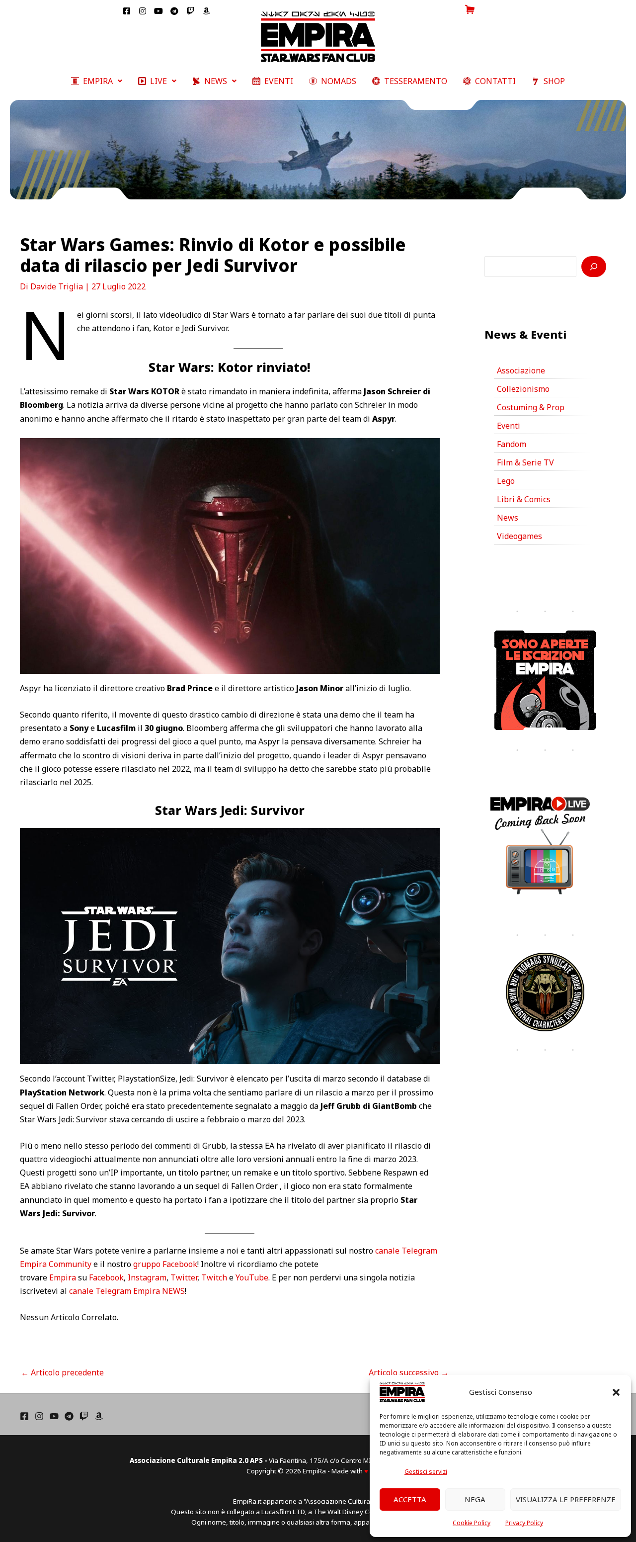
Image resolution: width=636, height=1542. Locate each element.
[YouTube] (54, 1416)
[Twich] (84, 1416)
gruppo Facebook (165, 1264)
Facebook (106, 1277)
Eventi (508, 425)
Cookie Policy (471, 1523)
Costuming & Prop (530, 407)
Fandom (511, 444)
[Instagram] (39, 1416)
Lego (506, 480)
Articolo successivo (409, 1372)
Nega (475, 1499)
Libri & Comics (524, 499)
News (507, 517)
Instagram (147, 1277)
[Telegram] (69, 1416)
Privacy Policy (524, 1523)
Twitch (214, 1277)
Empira (62, 1277)
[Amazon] (98, 1416)
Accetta (410, 1499)
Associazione (521, 370)
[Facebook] (24, 1416)
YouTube (252, 1277)
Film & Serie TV (525, 462)
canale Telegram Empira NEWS (127, 1290)
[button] (616, 1392)
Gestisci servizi (425, 1471)
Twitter (183, 1277)
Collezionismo (523, 388)
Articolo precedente (62, 1372)
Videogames (519, 536)
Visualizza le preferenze (566, 1499)
